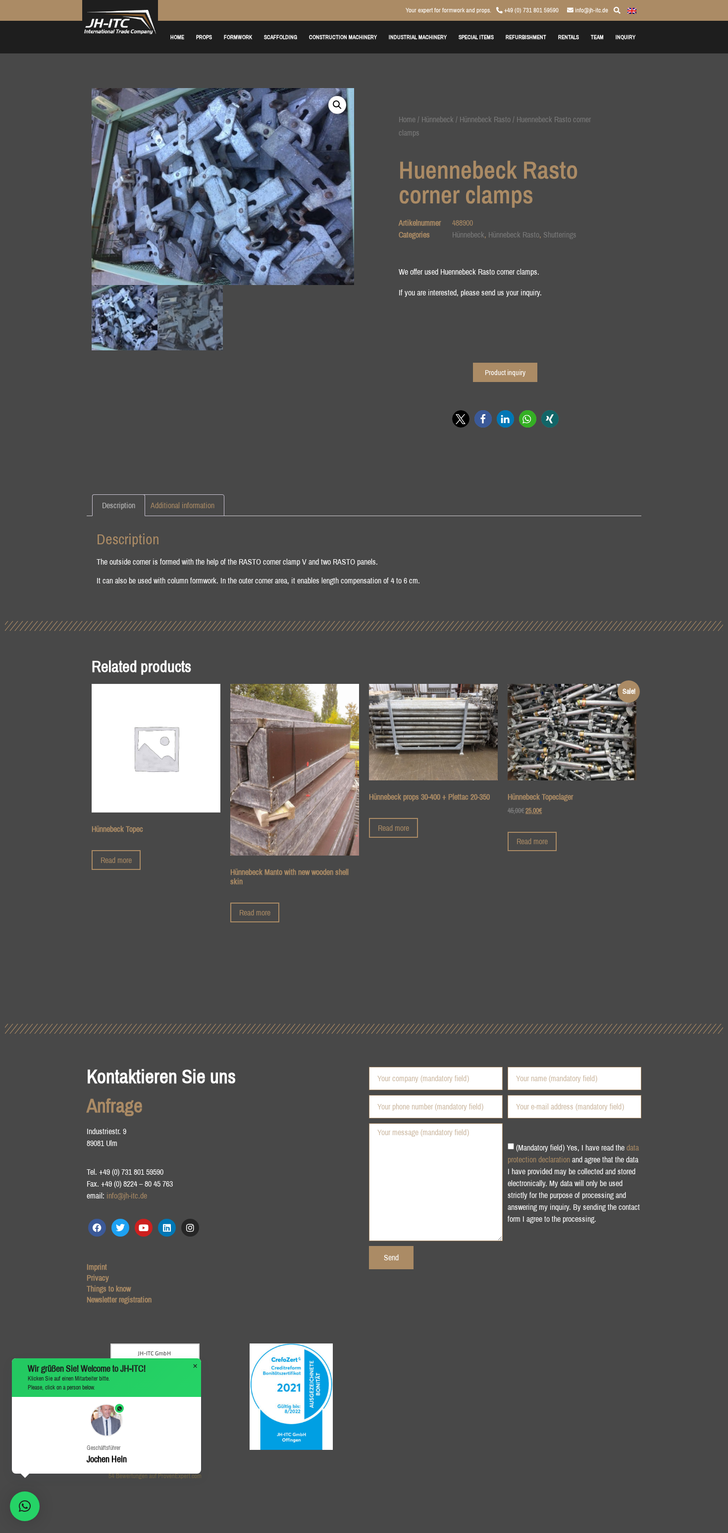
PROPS (204, 37)
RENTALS (568, 37)
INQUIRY (625, 37)
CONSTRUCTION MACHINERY (343, 37)
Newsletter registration (119, 1299)
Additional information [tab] (182, 505)
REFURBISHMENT (526, 37)
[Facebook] (97, 1228)
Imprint (97, 1266)
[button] (337, 105)
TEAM (597, 37)
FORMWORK (238, 37)
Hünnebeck (437, 119)
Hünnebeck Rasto (485, 119)
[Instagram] (190, 1228)
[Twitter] (120, 1228)
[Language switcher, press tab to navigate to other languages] (632, 10)
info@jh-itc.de (590, 10)
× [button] (195, 1366)
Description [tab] (118, 505)
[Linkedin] (167, 1228)
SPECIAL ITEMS (476, 37)
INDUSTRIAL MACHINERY (418, 37)
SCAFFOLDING (280, 37)
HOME (177, 37)
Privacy (98, 1277)
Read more (116, 860)
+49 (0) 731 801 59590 (531, 10)
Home (407, 119)
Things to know (109, 1288)
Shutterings (559, 234)
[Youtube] (144, 1228)
